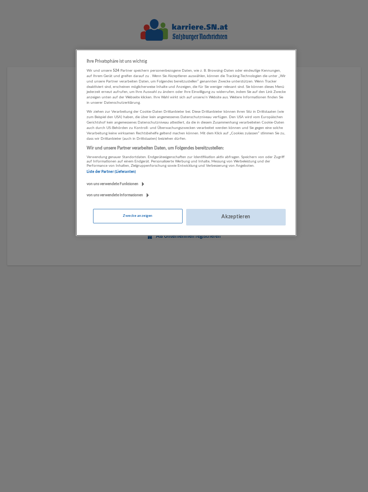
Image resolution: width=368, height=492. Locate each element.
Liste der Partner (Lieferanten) (111, 172)
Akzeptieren (235, 216)
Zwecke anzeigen (137, 216)
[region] (186, 142)
